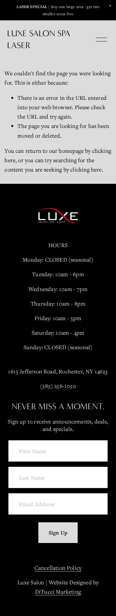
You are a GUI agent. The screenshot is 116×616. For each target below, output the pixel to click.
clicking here (86, 169)
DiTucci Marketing (58, 591)
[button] (110, 6)
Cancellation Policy (58, 567)
